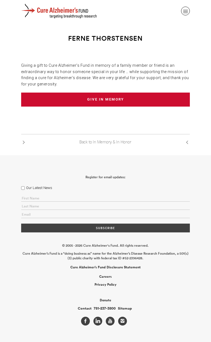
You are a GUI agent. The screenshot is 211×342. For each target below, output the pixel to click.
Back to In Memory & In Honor (105, 142)
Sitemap (125, 308)
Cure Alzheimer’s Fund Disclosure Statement (105, 267)
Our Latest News (39, 188)
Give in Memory (105, 99)
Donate (105, 300)
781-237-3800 (105, 308)
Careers (105, 276)
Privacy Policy (105, 284)
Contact (84, 308)
